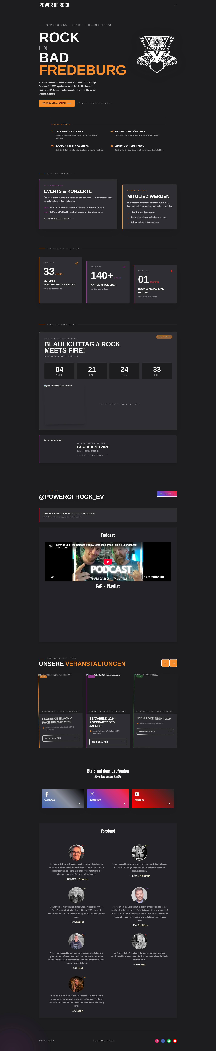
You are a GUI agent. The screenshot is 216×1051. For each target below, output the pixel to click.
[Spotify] (169, 1041)
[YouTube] (175, 1041)
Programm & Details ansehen (120, 404)
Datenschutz (104, 1041)
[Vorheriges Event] (165, 663)
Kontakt (112, 1041)
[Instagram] (157, 1041)
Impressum (96, 1041)
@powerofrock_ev (69, 517)
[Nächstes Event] (173, 663)
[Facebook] (163, 1041)
